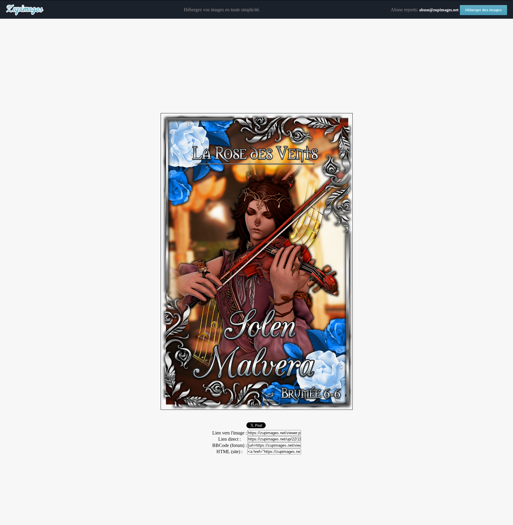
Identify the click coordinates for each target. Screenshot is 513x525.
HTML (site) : (229, 451)
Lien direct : (229, 439)
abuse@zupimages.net (439, 10)
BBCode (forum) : (229, 445)
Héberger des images (483, 10)
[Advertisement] (256, 66)
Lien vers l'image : (229, 432)
